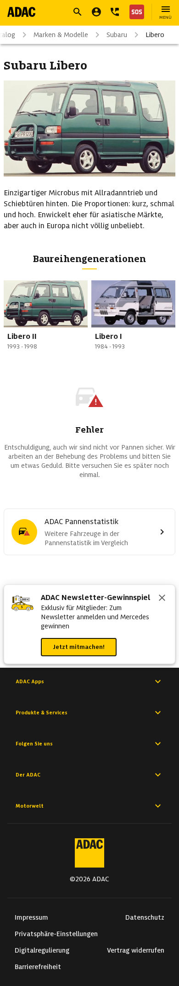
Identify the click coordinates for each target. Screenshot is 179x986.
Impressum (31, 917)
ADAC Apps (30, 681)
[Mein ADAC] (96, 11)
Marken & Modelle (61, 35)
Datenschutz (144, 917)
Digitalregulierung (42, 950)
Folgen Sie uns (34, 743)
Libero (154, 35)
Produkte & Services (41, 712)
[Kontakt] (114, 11)
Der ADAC (28, 775)
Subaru (116, 35)
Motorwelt (30, 806)
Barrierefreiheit (38, 967)
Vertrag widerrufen (135, 950)
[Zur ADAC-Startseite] (21, 12)
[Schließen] (162, 598)
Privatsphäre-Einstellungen (56, 934)
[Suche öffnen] (77, 11)
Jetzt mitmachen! (79, 647)
